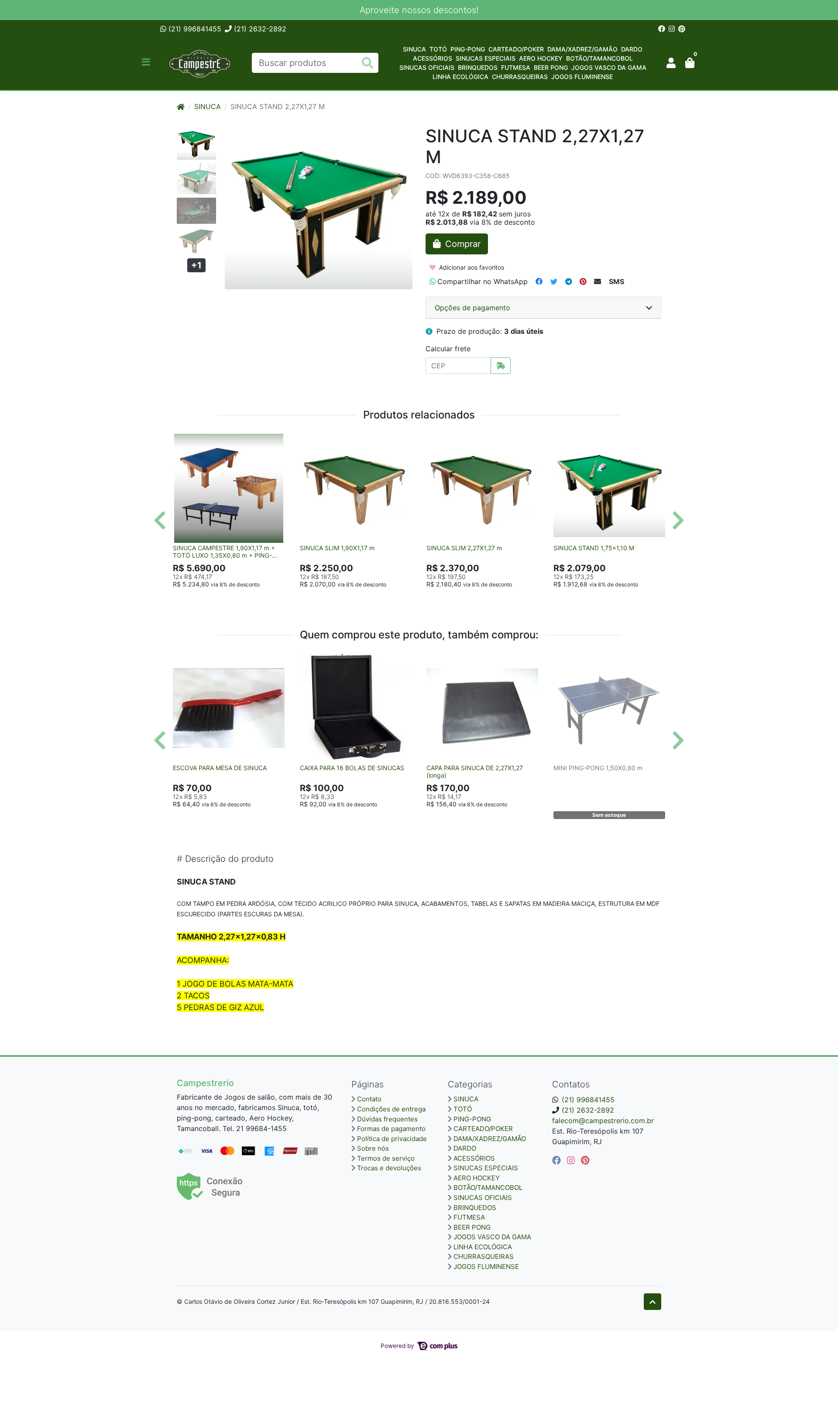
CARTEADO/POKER (516, 49)
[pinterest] (585, 1160)
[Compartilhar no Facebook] (539, 281)
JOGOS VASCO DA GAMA (608, 67)
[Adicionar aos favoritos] (184, 441)
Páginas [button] (367, 1084)
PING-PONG (467, 49)
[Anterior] (160, 520)
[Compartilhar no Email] (597, 281)
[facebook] (557, 1160)
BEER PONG (551, 67)
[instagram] (572, 1160)
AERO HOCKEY (541, 58)
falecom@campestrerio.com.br (603, 1120)
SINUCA (414, 49)
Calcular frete (448, 348)
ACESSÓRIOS (432, 58)
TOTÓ (438, 49)
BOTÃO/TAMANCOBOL (599, 58)
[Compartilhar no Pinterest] (583, 281)
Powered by (398, 1345)
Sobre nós (373, 1148)
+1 (196, 265)
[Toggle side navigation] (147, 62)
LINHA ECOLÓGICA (460, 76)
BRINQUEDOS (478, 67)
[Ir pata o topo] (652, 1301)
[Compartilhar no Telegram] (568, 281)
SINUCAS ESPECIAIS (485, 58)
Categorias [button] (470, 1084)
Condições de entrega (391, 1109)
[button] (671, 63)
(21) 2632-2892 (259, 28)
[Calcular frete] (501, 365)
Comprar (232, 597)
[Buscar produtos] (367, 63)
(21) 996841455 (193, 28)
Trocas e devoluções (389, 1168)
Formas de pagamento (391, 1128)
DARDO (631, 49)
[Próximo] (678, 520)
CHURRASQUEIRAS (520, 76)
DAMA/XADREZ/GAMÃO (582, 49)
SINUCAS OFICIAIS (426, 67)
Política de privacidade (392, 1139)
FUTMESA (515, 67)
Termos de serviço (386, 1158)
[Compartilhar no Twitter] (553, 281)
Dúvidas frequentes (387, 1119)
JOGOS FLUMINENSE (582, 76)
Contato (369, 1099)
